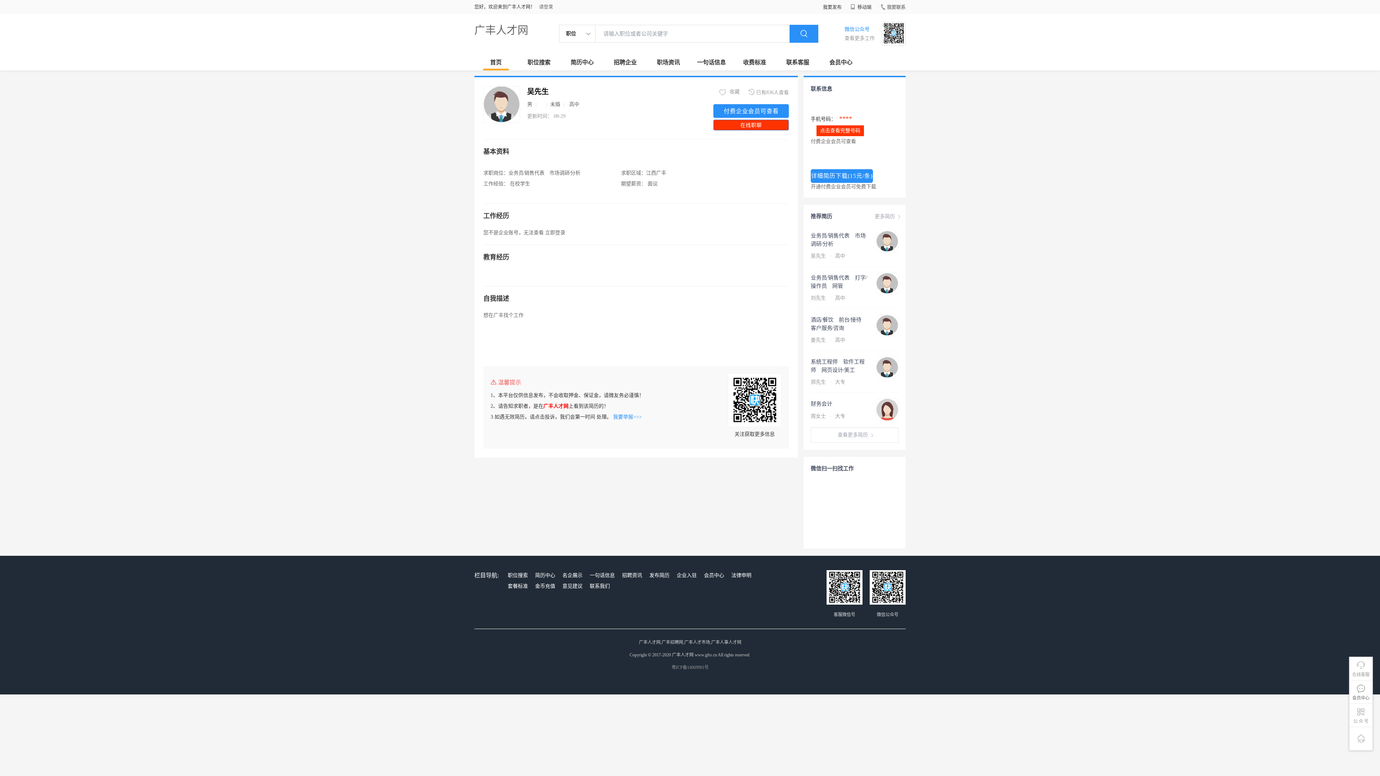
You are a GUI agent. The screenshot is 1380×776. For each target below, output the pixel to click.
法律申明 (741, 575)
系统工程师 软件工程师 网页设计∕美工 (838, 366)
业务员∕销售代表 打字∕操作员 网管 (839, 282)
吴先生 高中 (829, 256)
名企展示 (572, 575)
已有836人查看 (772, 92)
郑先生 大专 (829, 382)
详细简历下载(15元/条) (842, 176)
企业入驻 (687, 575)
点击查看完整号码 (840, 130)
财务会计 (821, 404)
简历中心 (582, 62)
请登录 (546, 6)
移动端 (863, 7)
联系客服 (797, 62)
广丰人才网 (501, 30)
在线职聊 (751, 125)
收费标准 (754, 62)
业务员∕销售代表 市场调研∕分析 (838, 240)
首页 (496, 62)
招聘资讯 (632, 575)
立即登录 (555, 232)
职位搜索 (539, 62)
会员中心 (840, 62)
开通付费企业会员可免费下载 (843, 186)
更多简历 (885, 216)
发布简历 (659, 575)
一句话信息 (711, 62)
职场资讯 (668, 62)
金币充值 (545, 586)
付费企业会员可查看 (751, 111)
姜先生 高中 (829, 340)
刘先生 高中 (829, 298)
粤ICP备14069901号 (690, 667)
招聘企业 (625, 62)
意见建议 (572, 586)
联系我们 (600, 586)
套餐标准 (518, 586)
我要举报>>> (627, 417)
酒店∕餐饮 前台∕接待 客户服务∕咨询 (839, 324)
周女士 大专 (828, 416)
